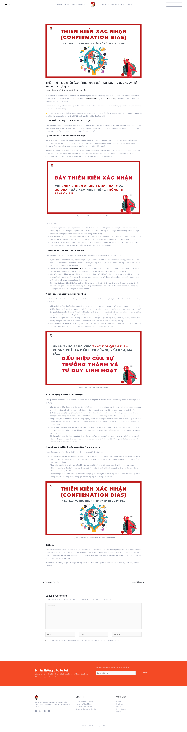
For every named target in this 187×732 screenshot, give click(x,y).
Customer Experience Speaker (86, 709)
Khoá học (105, 4)
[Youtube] (9, 4)
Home (59, 4)
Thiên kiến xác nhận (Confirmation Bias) (100, 98)
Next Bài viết (138, 582)
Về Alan (66, 4)
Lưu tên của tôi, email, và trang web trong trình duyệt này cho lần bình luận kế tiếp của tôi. (83, 640)
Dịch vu (118, 706)
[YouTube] (45, 711)
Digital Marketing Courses (84, 701)
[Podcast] (49, 711)
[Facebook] (6, 4)
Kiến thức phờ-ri (116, 4)
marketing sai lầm (77, 268)
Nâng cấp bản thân (68, 90)
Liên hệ (129, 4)
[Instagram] (40, 711)
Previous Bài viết (51, 582)
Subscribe (144, 672)
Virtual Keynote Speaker (84, 706)
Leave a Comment (52, 90)
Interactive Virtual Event (84, 704)
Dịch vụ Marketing (78, 4)
